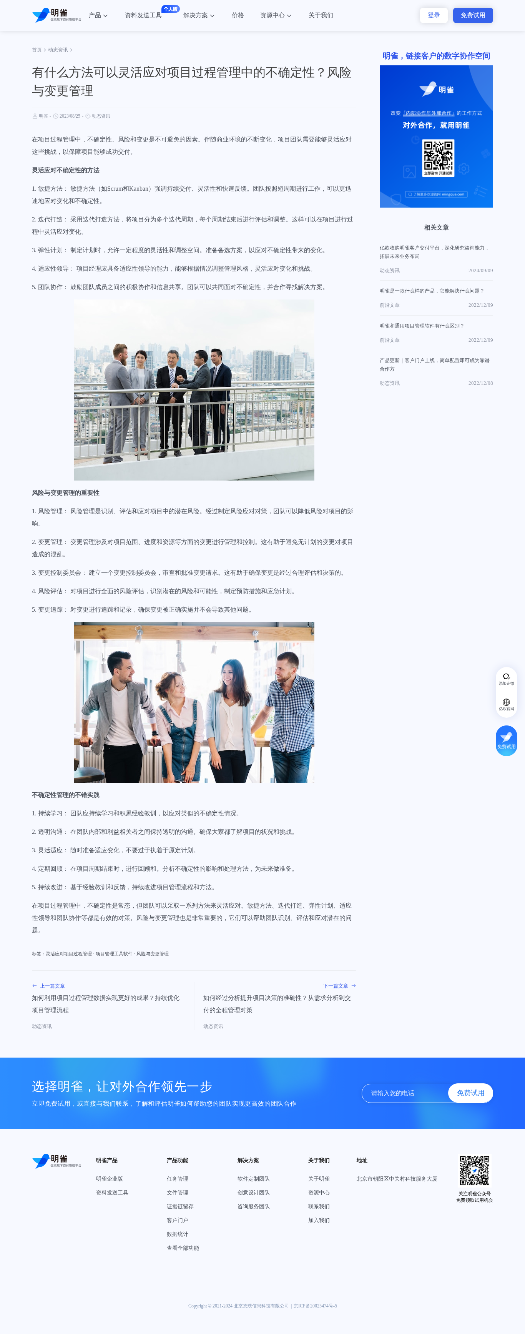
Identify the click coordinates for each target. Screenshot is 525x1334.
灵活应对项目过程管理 (69, 953)
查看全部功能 (183, 1248)
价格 (238, 15)
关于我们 (321, 15)
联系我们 (319, 1206)
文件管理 (177, 1193)
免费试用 (473, 15)
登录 (434, 15)
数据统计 (177, 1234)
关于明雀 (319, 1179)
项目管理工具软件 (114, 953)
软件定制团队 (254, 1179)
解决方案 (195, 15)
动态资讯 (58, 50)
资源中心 (272, 15)
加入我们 (319, 1220)
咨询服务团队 (254, 1206)
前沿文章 (390, 305)
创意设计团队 (254, 1193)
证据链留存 (180, 1206)
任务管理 (177, 1179)
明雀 (43, 116)
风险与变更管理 (152, 953)
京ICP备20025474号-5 (315, 1306)
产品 (95, 15)
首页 (37, 50)
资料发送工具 (143, 15)
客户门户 (177, 1220)
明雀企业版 (109, 1179)
